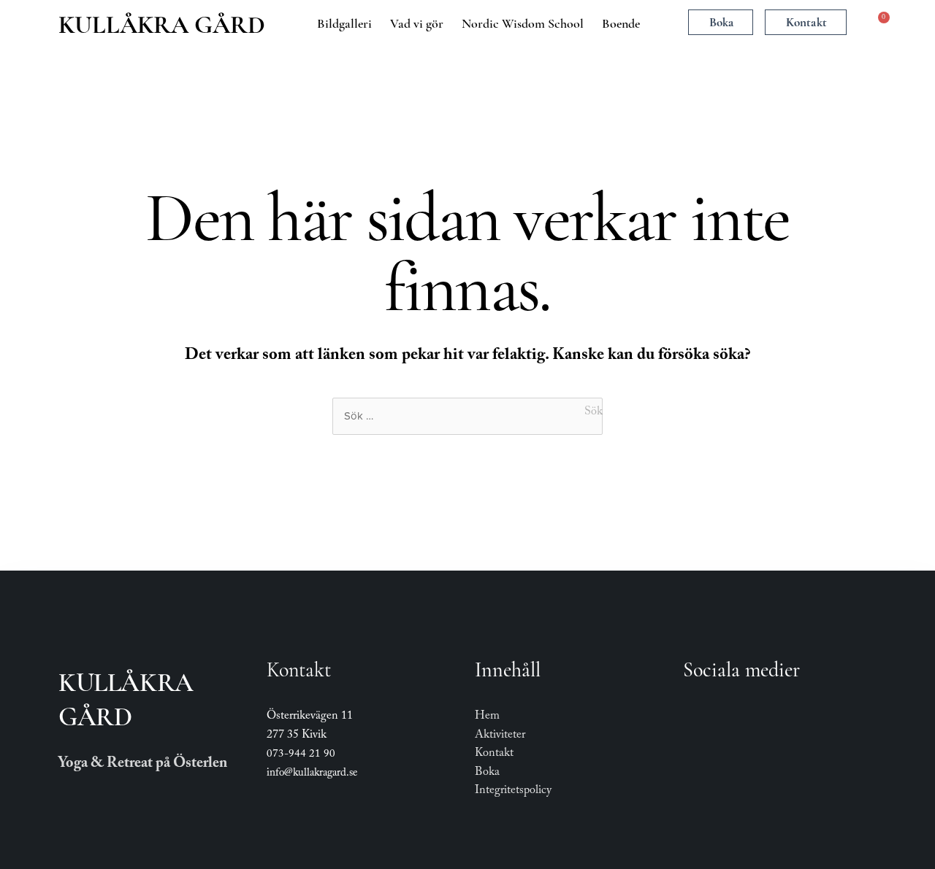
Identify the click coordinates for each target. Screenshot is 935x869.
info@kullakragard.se (312, 774)
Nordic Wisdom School (523, 23)
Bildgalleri (344, 23)
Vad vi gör (416, 23)
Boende (621, 23)
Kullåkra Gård (161, 24)
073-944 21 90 (301, 755)
